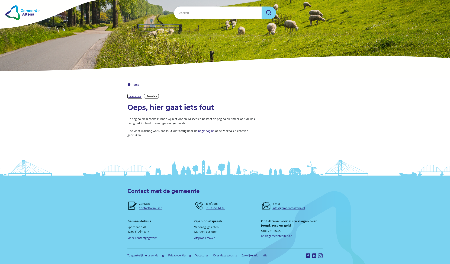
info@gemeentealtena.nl (288, 208)
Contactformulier (150, 208)
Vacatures (202, 255)
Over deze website (225, 255)
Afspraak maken (205, 238)
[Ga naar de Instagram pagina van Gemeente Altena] (320, 255)
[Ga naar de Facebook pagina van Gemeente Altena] (308, 255)
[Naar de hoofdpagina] (73, 13)
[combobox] (218, 13)
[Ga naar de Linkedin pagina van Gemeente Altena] (314, 255)
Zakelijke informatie (254, 255)
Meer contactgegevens (142, 238)
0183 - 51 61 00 (215, 208)
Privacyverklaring (179, 255)
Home (135, 84)
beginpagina (206, 131)
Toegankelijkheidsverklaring (145, 255)
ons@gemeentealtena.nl (277, 236)
